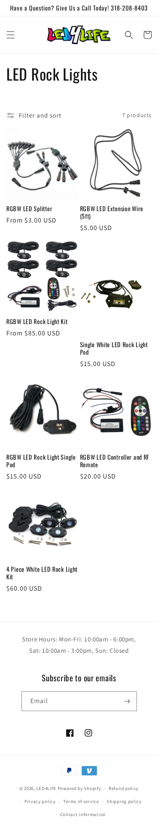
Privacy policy (40, 801)
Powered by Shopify (79, 788)
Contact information (83, 814)
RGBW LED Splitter (29, 208)
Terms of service (81, 801)
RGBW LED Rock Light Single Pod (41, 460)
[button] (10, 35)
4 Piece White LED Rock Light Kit (42, 573)
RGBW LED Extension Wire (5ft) (112, 212)
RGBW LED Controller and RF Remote (115, 460)
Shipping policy (124, 801)
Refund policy (124, 788)
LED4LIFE (46, 788)
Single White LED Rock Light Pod (114, 348)
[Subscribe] (127, 701)
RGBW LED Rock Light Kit (37, 321)
